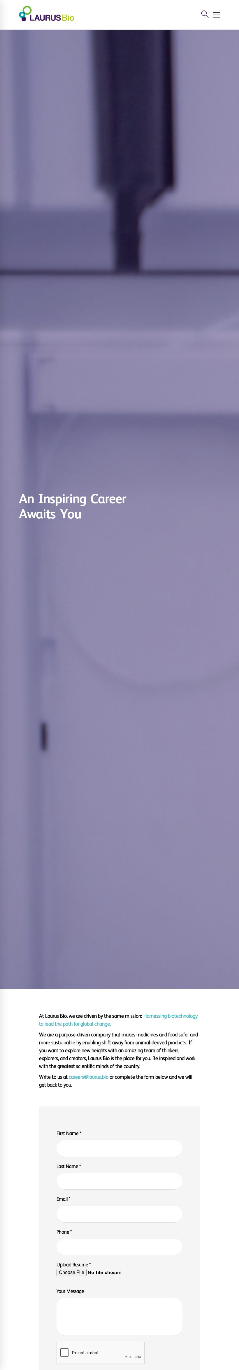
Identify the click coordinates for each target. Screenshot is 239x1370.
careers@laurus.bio (88, 1077)
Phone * (64, 1232)
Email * (63, 1199)
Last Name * (69, 1166)
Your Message (70, 1291)
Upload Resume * (74, 1265)
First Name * (69, 1133)
